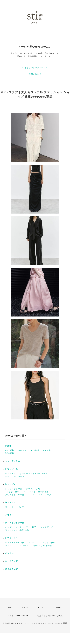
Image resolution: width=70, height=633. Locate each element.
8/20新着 (22, 450)
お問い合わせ (35, 74)
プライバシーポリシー (17, 615)
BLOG (41, 608)
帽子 (34, 527)
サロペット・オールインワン (33, 473)
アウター (9, 515)
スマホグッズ (46, 527)
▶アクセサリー (12, 538)
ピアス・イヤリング (14, 542)
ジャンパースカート (14, 476)
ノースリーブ (44, 495)
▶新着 (8, 446)
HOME (10, 608)
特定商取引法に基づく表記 (50, 615)
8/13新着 (35, 450)
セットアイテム (12, 461)
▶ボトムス (10, 502)
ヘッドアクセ (49, 542)
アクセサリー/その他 (42, 545)
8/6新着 (47, 450)
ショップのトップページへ (35, 68)
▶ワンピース (11, 469)
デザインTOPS (33, 489)
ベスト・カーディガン (40, 492)
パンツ (21, 507)
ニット (31, 495)
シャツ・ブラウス (13, 489)
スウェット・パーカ (14, 495)
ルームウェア (11, 561)
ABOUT (25, 608)
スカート (9, 507)
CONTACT (58, 608)
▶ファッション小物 (14, 523)
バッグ (8, 527)
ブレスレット (21, 545)
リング (8, 545)
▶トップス (10, 484)
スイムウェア (11, 569)
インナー (9, 553)
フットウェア (21, 527)
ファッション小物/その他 (17, 530)
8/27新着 (9, 450)
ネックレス (33, 542)
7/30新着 (9, 453)
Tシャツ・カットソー (15, 492)
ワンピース (10, 473)
